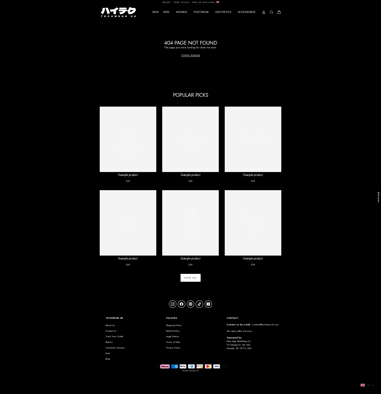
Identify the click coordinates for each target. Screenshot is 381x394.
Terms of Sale (173, 342)
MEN (166, 12)
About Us (110, 325)
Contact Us (111, 331)
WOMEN (182, 12)
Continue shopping (190, 55)
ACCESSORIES (247, 12)
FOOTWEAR (201, 12)
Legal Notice (172, 336)
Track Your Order (114, 336)
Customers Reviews (115, 347)
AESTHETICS (223, 12)
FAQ (108, 353)
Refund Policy (173, 331)
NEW (155, 12)
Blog (108, 359)
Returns (109, 342)
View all (190, 277)
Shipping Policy (174, 325)
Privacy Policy (173, 347)
